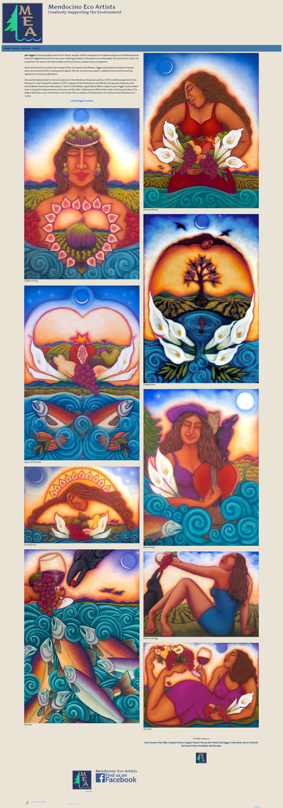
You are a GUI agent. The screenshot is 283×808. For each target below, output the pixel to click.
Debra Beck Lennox (240, 742)
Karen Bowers (150, 742)
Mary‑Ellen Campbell (167, 742)
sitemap (257, 807)
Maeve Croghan (185, 742)
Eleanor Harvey (200, 742)
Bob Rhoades (215, 745)
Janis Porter (192, 745)
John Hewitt (213, 742)
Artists (16, 48)
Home (7, 48)
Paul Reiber (203, 745)
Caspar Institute (41, 802)
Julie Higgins (224, 742)
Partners (26, 48)
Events (36, 48)
